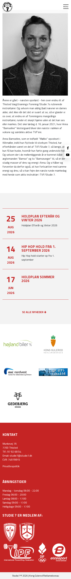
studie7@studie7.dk (21, 456)
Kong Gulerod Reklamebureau (44, 575)
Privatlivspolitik (10, 466)
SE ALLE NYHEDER (33, 312)
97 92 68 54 (14, 452)
